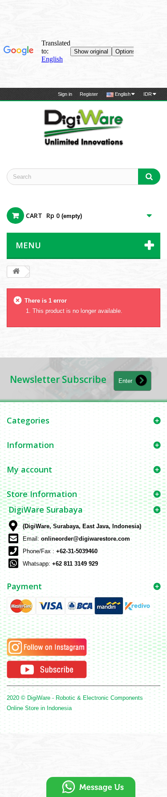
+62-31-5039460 (77, 551)
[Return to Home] (16, 271)
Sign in (65, 94)
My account (29, 469)
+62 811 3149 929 (75, 563)
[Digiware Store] (83, 127)
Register (89, 94)
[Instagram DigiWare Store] (47, 646)
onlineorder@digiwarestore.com (85, 538)
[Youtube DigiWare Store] (47, 669)
